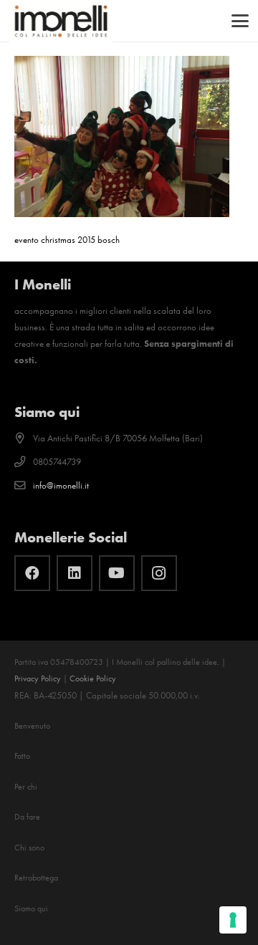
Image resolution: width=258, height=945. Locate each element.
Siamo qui (31, 908)
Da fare (27, 817)
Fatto (22, 756)
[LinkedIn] (74, 573)
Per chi (25, 787)
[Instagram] (159, 573)
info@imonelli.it (61, 485)
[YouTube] (117, 573)
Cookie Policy (93, 678)
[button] (240, 20)
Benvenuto (32, 726)
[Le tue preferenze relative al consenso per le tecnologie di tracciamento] (233, 920)
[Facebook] (32, 573)
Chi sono (29, 848)
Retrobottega (36, 878)
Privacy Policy (37, 678)
